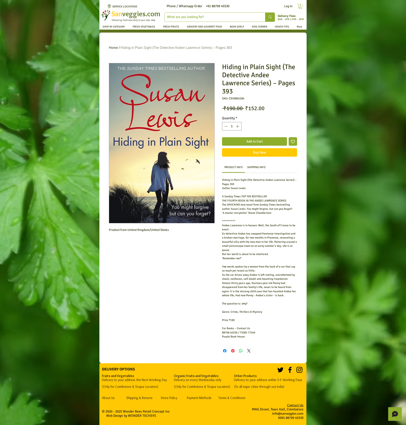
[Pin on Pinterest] (232, 350)
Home (113, 47)
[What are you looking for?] (270, 17)
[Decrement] (226, 126)
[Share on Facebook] (224, 350)
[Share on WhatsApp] (240, 350)
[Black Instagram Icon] (299, 370)
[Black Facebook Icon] (290, 370)
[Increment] (238, 126)
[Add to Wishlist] (293, 141)
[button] (300, 6)
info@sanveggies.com (287, 413)
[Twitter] (280, 370)
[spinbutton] (232, 126)
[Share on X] (248, 350)
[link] (233, 167)
